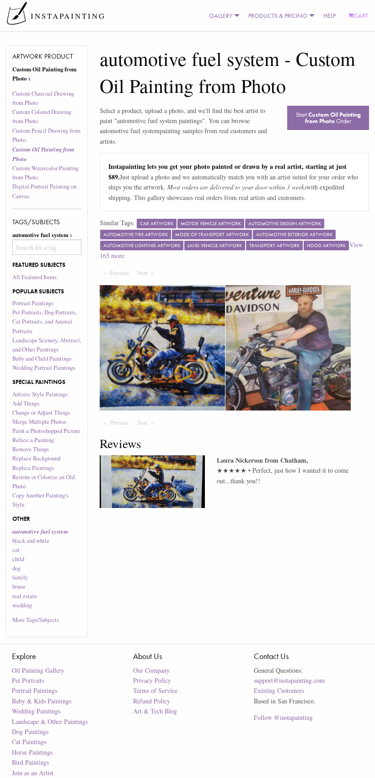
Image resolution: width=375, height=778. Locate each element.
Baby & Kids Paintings (41, 701)
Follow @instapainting (283, 717)
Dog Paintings (30, 731)
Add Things (25, 403)
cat (16, 550)
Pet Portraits (28, 680)
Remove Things (30, 449)
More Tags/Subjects (35, 620)
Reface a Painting (33, 440)
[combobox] (47, 247)
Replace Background (36, 458)
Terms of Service (155, 690)
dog (16, 568)
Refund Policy (151, 701)
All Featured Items (34, 277)
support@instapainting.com (289, 680)
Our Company (151, 670)
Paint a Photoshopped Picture (46, 431)
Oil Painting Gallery (38, 670)
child (18, 559)
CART (361, 15)
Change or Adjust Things (41, 412)
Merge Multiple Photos (39, 422)
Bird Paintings (30, 762)
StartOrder (328, 117)
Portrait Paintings (33, 303)
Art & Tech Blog (155, 711)
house (19, 586)
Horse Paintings (32, 752)
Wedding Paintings (36, 711)
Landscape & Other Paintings (50, 721)
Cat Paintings (29, 741)
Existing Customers (279, 690)
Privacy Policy (152, 680)
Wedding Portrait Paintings (43, 368)
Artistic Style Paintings (40, 394)
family (20, 577)
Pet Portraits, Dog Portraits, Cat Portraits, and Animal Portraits (44, 321)
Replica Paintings (33, 468)
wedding (22, 605)
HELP (329, 15)
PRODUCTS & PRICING (277, 15)
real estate (24, 596)
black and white (30, 541)
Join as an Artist (33, 772)
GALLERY (220, 15)
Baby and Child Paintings (41, 358)
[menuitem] (222, 15)
